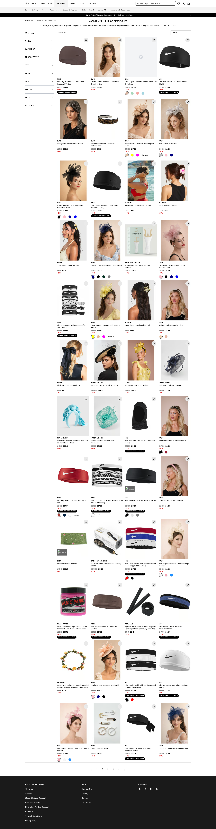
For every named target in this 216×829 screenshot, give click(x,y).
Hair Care (39, 20)
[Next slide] (190, 15)
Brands (92, 3)
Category (30, 49)
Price (27, 97)
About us (29, 789)
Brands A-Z (30, 811)
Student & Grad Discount (35, 798)
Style (27, 65)
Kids (82, 3)
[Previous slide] (25, 15)
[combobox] (155, 3)
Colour (29, 89)
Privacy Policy (30, 820)
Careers (28, 793)
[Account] (183, 3)
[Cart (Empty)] (188, 3)
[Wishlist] (178, 3)
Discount (29, 106)
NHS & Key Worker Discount (37, 807)
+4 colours (144, 155)
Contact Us (86, 802)
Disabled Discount (32, 802)
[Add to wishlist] (86, 40)
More (174, 25)
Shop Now (124, 15)
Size (27, 81)
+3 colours (76, 515)
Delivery (85, 793)
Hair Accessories (50, 20)
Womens (61, 3)
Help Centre (87, 789)
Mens (72, 3)
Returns (85, 798)
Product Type (32, 57)
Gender (28, 41)
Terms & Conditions (33, 816)
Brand (28, 73)
